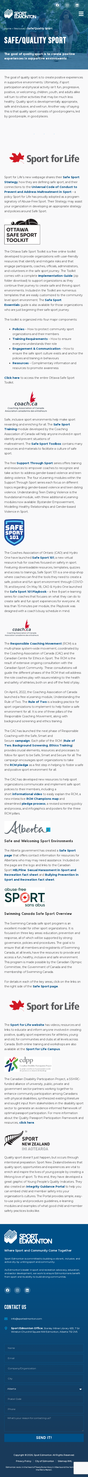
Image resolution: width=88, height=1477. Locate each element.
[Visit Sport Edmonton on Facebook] (57, 5)
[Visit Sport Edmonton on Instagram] (67, 5)
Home (7, 28)
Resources (19, 28)
